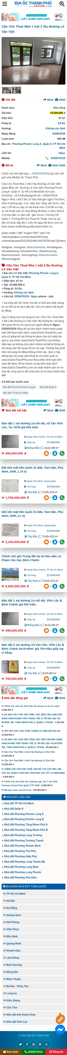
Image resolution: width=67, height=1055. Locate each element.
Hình (61, 99)
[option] (6, 90)
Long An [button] (11, 993)
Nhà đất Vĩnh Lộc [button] (17, 1021)
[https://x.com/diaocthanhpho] (20, 1044)
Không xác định (55, 128)
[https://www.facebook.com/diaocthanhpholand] (27, 1044)
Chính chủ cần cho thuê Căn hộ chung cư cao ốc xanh (31, 706)
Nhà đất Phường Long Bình (21, 867)
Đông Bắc (33, 448)
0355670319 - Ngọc (26, 296)
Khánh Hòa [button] (13, 950)
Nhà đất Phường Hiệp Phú (20, 856)
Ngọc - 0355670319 (34, 173)
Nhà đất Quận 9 (48, 387)
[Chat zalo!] (60, 1022)
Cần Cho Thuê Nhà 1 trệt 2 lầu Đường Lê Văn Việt (29, 752)
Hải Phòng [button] (12, 922)
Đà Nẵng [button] (11, 908)
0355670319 (57, 158)
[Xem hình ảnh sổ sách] (46, 453)
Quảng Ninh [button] (13, 943)
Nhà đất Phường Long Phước (22, 872)
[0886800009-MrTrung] (55, 586)
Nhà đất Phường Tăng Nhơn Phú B (26, 830)
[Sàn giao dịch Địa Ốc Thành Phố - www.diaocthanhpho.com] (33, 6)
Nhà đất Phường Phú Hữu (20, 877)
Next (50, 99)
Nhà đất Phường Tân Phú (20, 851)
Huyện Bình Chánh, (37, 437)
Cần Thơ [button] (11, 1007)
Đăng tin (57, 1051)
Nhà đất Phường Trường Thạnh (24, 840)
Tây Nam (32, 580)
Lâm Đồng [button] (12, 957)
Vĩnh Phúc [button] (12, 929)
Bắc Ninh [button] (12, 936)
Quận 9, (48, 144)
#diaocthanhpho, (36, 247)
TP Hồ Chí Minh (21, 277)
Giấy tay (31, 442)
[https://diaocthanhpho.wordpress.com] (40, 1044)
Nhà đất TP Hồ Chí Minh (15, 393)
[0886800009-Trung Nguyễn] (55, 497)
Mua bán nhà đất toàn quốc (26, 886)
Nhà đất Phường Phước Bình (22, 845)
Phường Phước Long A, (27, 144)
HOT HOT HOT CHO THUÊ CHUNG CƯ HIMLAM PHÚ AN (32, 731)
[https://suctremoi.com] (46, 1044)
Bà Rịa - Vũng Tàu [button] (17, 986)
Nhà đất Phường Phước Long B (24, 819)
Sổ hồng (31, 486)
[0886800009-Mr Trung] (55, 678)
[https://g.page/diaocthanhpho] (33, 1044)
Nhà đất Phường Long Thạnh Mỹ (24, 861)
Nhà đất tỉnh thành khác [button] (21, 1014)
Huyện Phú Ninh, (35, 481)
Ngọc (62, 153)
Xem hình (58, 165)
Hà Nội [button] (10, 900)
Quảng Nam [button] (13, 915)
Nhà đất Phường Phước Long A (19, 387)
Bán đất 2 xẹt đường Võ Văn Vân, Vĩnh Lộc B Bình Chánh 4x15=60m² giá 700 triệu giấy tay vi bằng (33, 648)
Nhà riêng (59, 107)
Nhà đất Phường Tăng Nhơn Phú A (26, 824)
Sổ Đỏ (61, 123)
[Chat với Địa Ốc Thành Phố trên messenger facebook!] (60, 1032)
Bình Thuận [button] (13, 979)
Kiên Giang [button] (13, 1000)
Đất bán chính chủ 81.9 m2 (17, 790)
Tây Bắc (32, 492)
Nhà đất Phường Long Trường (23, 835)
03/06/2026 (58, 133)
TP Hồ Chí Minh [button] (16, 893)
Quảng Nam (50, 481)
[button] (4, 4)
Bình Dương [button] (14, 964)
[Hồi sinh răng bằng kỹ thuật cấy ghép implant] (33, 17)
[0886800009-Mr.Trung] (55, 453)
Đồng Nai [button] (12, 972)
